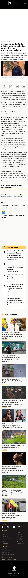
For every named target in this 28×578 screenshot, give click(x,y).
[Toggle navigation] (27, 1)
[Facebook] (4, 527)
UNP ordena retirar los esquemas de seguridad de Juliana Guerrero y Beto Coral (15, 303)
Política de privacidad (8, 554)
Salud (18, 532)
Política (5, 534)
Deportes (5, 536)
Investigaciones (21, 538)
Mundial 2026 (20, 540)
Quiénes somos (7, 550)
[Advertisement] (14, 26)
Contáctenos (6, 552)
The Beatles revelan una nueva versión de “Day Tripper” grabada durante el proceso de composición (15, 290)
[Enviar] (17, 86)
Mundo (5, 540)
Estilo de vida (20, 543)
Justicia (5, 532)
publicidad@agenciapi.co (9, 559)
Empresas (5, 543)
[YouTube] (15, 527)
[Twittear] (10, 87)
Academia (19, 534)
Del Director (6, 549)
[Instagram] (20, 527)
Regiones (5, 541)
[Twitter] (9, 527)
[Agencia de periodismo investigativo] (14, 2)
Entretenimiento (5, 41)
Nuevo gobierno (21, 541)
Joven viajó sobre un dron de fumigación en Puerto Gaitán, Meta (15, 278)
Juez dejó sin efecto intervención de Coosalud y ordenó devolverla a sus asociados (15, 267)
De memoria (20, 536)
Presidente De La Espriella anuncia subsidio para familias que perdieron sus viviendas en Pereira (15, 255)
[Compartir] (4, 86)
